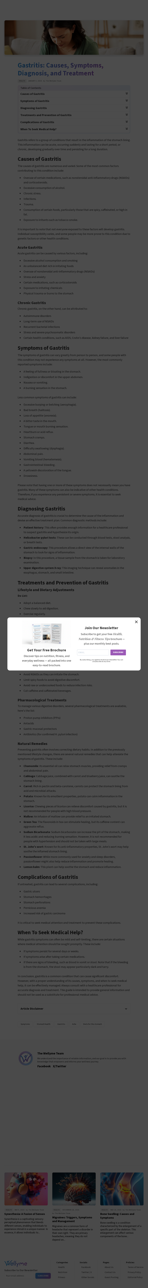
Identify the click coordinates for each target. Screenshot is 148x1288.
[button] (74, 1009)
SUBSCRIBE (118, 652)
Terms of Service (135, 1267)
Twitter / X (86, 1272)
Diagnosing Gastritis (33, 108)
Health (22, 81)
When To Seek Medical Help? (38, 129)
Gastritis (61, 1024)
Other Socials (87, 1277)
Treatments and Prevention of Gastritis (46, 115)
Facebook (86, 1267)
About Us (109, 1267)
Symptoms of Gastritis (34, 101)
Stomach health (43, 1024)
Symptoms (25, 1024)
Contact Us (110, 1272)
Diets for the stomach (92, 1024)
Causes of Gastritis (32, 94)
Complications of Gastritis (37, 122)
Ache (74, 1024)
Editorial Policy (135, 1277)
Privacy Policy (134, 1272)
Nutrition (62, 1272)
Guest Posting (112, 1277)
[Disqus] (74, 1120)
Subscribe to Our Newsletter (21, 1270)
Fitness (61, 1277)
